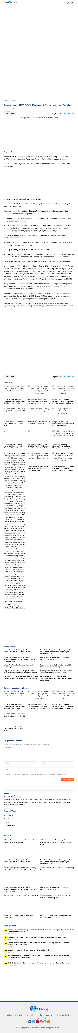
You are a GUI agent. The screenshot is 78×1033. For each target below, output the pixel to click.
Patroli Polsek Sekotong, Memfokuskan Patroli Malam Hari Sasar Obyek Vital (14, 401)
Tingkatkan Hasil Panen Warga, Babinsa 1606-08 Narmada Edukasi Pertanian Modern (14, 446)
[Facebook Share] (60, 113)
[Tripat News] (12, 2)
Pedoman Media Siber (63, 1015)
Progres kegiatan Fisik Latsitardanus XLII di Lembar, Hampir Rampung (63, 423)
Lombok (8, 829)
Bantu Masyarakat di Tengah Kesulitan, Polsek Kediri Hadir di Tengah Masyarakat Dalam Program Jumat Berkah (41, 931)
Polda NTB (9, 815)
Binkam (16, 109)
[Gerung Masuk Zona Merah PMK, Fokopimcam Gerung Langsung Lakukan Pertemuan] (39, 458)
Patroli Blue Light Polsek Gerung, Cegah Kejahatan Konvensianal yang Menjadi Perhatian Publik (38, 401)
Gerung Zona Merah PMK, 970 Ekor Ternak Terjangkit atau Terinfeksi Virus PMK (38, 446)
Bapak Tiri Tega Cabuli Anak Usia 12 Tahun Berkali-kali (28, 950)
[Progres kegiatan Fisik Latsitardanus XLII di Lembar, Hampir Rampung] (63, 414)
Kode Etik (18, 1015)
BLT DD (58, 204)
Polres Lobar (10, 819)
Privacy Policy (29, 1015)
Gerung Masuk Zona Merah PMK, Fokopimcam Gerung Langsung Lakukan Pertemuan (38, 468)
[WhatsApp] (45, 1022)
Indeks (9, 1015)
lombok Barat (10, 825)
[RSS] (48, 1022)
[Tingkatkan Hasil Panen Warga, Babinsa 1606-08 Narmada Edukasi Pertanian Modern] (15, 436)
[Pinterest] (37, 1022)
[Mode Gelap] (68, 2)
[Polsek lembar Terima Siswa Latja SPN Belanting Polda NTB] (15, 414)
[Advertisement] (41, 19)
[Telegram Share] (68, 113)
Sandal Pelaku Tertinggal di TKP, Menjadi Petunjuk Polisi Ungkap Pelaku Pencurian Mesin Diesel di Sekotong (39, 943)
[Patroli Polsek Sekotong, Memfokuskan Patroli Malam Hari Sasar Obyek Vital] (15, 391)
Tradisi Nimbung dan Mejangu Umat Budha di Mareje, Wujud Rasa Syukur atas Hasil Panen (62, 446)
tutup (17, 1027)
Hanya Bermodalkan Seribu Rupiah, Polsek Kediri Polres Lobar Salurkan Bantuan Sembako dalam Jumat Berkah (38, 956)
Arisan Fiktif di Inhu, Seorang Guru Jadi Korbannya (39, 423)
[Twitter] (33, 1022)
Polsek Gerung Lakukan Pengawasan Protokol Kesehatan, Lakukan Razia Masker (39, 963)
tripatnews (8, 109)
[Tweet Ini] (64, 113)
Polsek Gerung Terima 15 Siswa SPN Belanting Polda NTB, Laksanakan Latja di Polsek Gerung (62, 401)
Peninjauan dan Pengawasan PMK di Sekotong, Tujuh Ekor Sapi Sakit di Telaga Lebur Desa (14, 606)
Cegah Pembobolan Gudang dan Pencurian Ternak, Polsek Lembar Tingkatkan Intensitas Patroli (63, 468)
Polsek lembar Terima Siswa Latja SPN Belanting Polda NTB (14, 423)
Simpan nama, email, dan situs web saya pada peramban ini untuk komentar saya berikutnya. (35, 774)
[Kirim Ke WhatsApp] (72, 113)
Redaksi (39, 1015)
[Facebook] (29, 1022)
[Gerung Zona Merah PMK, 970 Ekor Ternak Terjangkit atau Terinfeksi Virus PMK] (39, 436)
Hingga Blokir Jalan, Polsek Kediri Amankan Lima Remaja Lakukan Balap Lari (46, 799)
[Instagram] (41, 1022)
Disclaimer (49, 1015)
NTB (7, 822)
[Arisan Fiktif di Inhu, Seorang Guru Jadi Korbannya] (39, 414)
